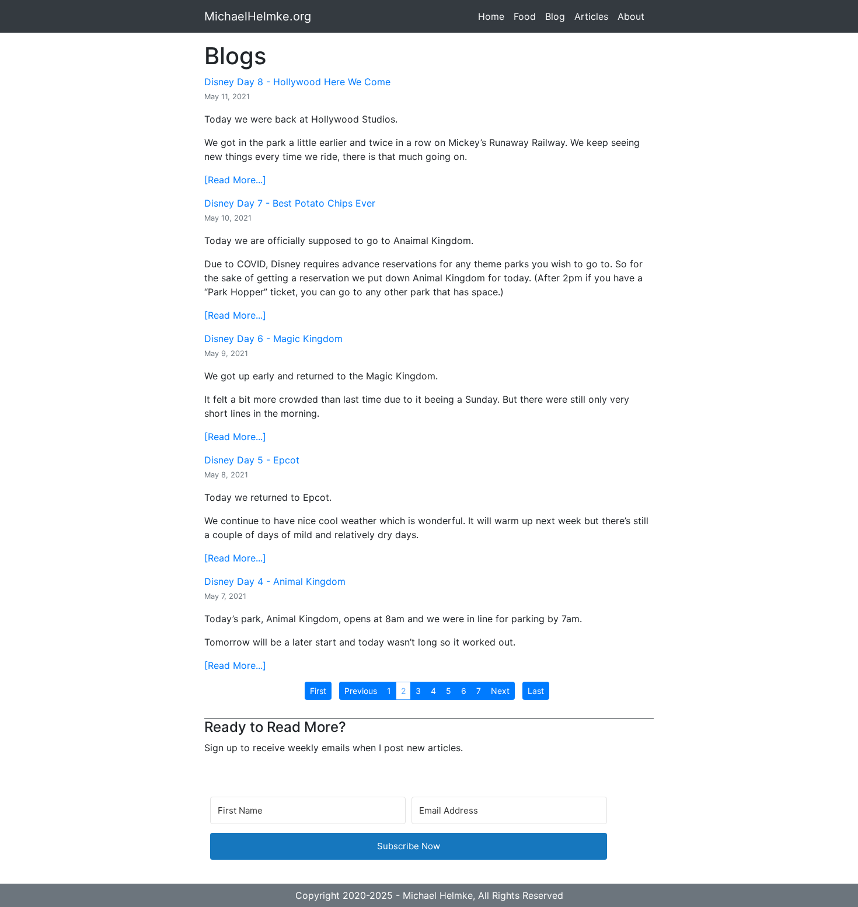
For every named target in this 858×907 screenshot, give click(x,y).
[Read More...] (235, 180)
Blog (555, 16)
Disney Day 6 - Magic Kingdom (273, 338)
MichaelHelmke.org (257, 16)
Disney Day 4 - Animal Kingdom (275, 581)
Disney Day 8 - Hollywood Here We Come (297, 82)
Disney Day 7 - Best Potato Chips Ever (289, 203)
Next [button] (500, 691)
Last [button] (536, 691)
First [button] (318, 691)
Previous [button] (360, 691)
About (631, 16)
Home (491, 16)
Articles (591, 16)
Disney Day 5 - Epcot (251, 460)
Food (525, 16)
